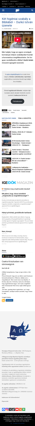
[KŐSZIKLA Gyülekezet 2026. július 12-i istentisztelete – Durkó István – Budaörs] (6, 125)
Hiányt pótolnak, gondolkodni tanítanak (16, 213)
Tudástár (4, 6)
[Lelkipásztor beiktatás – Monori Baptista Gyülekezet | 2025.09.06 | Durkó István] (6, 169)
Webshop (27, 6)
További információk (19, 423)
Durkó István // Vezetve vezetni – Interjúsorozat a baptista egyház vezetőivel (21, 152)
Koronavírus (12, 15)
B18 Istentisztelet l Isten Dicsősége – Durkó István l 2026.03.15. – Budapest (21, 143)
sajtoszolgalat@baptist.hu (14, 74)
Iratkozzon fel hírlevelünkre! (11, 397)
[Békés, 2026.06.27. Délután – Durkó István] (6, 134)
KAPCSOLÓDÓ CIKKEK (9, 118)
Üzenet (13, 112)
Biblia (9, 110)
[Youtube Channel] (16, 409)
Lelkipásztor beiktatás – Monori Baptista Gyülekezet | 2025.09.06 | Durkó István (22, 169)
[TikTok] (13, 409)
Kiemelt (4, 154)
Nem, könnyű (7, 231)
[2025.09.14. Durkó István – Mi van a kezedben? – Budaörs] (6, 161)
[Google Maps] (23, 409)
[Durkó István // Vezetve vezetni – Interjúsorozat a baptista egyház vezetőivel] (6, 152)
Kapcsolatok (21, 6)
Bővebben (9, 300)
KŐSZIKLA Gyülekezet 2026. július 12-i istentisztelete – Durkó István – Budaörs (22, 125)
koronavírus (6, 112)
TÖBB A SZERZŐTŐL (24, 118)
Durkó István (7, 28)
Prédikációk (5, 127)
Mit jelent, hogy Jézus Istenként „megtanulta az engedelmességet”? (15, 195)
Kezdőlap (4, 15)
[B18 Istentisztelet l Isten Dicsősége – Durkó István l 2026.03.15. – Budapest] (6, 143)
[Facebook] (3, 409)
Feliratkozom (17, 101)
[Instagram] (6, 409)
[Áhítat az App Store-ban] (19, 257)
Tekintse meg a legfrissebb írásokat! (17, 189)
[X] (10, 409)
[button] (32, 10)
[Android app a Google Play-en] (7, 257)
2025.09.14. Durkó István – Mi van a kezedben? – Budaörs (21, 161)
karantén (24, 110)
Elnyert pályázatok (20, 4)
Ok (11, 423)
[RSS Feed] (20, 409)
